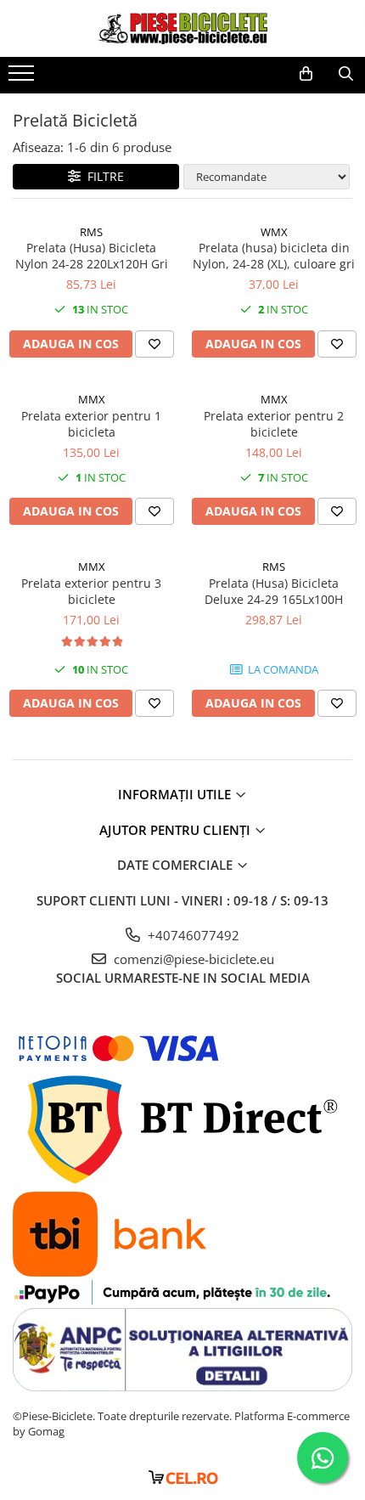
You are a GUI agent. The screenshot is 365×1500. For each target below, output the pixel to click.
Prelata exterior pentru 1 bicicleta (91, 424)
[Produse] (23, 78)
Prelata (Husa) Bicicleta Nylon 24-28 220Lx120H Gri (91, 256)
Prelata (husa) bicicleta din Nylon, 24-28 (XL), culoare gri (274, 256)
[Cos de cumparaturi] (306, 74)
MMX (91, 399)
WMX (274, 232)
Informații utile (176, 794)
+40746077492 (191, 935)
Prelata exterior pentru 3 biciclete (91, 591)
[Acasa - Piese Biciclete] (182, 28)
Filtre (102, 176)
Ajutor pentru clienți (176, 829)
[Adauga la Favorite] (154, 344)
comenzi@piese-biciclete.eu (192, 958)
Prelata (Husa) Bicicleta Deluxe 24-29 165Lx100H (274, 591)
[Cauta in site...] (346, 74)
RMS (91, 232)
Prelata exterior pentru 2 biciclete (274, 424)
